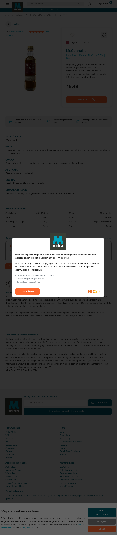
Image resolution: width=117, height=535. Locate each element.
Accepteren (27, 291)
